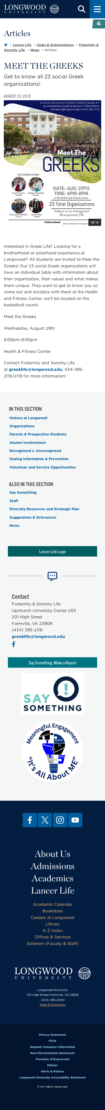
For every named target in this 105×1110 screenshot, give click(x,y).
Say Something (22, 492)
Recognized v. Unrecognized (35, 451)
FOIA (52, 1041)
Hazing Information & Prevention (39, 459)
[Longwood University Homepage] (31, 9)
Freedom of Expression (53, 1059)
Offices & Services (53, 936)
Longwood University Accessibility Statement (52, 1077)
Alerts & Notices (52, 1071)
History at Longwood (28, 418)
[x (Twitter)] (45, 820)
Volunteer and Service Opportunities (42, 467)
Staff (13, 501)
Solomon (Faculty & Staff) (52, 943)
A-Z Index (53, 930)
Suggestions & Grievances (32, 517)
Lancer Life (22, 45)
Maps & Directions (52, 1004)
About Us (52, 853)
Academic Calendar (52, 904)
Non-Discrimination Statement (52, 1053)
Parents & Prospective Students (38, 434)
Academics (52, 878)
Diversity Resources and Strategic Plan (44, 509)
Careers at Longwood (52, 917)
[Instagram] (60, 820)
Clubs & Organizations (55, 45)
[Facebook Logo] (14, 645)
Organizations (22, 426)
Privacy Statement (52, 1034)
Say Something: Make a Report (52, 662)
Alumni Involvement (27, 443)
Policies (52, 1065)
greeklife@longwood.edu (35, 369)
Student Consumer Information (52, 1047)
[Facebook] (30, 820)
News (34, 50)
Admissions (52, 865)
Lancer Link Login (52, 551)
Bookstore (52, 911)
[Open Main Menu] (97, 9)
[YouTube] (75, 820)
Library (53, 924)
